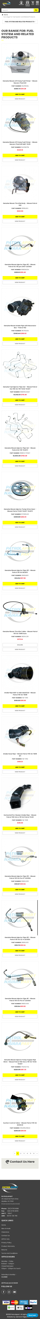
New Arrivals (5, 1228)
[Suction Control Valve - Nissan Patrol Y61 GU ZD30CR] (20, 1103)
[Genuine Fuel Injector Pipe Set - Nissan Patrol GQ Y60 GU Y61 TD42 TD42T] (20, 367)
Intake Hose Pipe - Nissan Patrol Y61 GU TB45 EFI (20, 755)
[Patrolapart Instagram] (9, 1292)
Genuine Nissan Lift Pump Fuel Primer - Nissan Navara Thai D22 (20, 82)
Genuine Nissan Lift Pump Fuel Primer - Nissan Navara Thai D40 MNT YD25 (20, 143)
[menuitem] (32, 3)
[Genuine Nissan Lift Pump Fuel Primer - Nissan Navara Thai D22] (20, 61)
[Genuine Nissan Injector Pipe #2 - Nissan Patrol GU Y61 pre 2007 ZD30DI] (20, 244)
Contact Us (5, 1235)
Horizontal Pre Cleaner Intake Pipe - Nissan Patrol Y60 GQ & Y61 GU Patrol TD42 (20, 816)
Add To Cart (20, 94)
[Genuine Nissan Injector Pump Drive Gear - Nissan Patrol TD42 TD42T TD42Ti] (20, 489)
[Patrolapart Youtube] (14, 1292)
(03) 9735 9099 (13, 1208)
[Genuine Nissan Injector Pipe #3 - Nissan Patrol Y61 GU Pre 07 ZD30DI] (20, 856)
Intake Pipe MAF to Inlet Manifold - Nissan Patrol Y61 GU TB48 (20, 694)
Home (6, 15)
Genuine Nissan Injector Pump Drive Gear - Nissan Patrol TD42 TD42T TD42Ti (20, 510)
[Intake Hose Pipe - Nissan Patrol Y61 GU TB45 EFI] (20, 734)
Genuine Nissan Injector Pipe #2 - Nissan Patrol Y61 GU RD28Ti (20, 571)
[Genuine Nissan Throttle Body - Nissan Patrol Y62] (20, 183)
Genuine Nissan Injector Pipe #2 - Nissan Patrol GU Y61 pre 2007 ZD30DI (20, 265)
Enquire (20, 645)
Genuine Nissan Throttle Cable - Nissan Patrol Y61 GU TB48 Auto (20, 632)
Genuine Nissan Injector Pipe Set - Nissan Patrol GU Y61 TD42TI (20, 449)
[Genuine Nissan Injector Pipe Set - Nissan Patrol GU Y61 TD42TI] (20, 428)
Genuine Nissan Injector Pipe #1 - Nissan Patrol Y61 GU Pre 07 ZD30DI (20, 999)
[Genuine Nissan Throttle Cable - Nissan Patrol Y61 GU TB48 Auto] (20, 611)
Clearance (5, 1232)
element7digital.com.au (24, 1317)
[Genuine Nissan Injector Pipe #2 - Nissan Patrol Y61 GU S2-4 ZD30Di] (20, 917)
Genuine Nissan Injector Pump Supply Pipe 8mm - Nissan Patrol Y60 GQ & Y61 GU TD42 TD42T (20, 1062)
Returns (4, 1250)
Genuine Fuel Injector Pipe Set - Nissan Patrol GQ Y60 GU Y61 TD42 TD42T (20, 388)
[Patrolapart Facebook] (3, 1292)
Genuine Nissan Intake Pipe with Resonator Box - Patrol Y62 (20, 327)
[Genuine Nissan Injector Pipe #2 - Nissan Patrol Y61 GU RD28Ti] (20, 550)
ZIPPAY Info (5, 1239)
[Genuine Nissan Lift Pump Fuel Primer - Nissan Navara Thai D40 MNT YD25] (20, 122)
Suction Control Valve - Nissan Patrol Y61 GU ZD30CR (20, 1124)
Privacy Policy (6, 1243)
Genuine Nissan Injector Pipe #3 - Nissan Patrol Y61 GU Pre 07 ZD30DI (20, 877)
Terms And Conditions (9, 1253)
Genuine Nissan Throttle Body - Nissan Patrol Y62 (20, 204)
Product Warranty (8, 1246)
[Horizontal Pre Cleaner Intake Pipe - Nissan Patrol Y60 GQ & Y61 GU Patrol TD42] (20, 795)
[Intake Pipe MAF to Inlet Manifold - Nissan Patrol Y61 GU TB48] (20, 673)
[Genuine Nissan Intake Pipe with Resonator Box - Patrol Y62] (20, 306)
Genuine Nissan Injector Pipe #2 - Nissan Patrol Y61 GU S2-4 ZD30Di (20, 938)
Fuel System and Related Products (20, 22)
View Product (20, 99)
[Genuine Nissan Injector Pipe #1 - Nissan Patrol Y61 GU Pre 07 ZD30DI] (20, 978)
